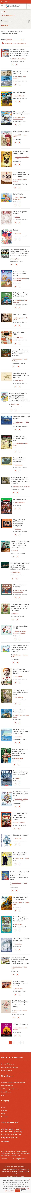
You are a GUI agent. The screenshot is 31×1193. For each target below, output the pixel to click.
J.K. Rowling (18, 157)
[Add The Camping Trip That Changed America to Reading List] (15, 124)
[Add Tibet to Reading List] (15, 222)
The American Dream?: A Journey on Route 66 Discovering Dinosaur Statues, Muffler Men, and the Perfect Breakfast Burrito (19, 397)
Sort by (3, 40)
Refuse (23, 1191)
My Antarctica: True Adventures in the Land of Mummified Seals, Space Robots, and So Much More (19, 52)
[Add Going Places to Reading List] (15, 307)
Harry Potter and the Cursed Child (20, 153)
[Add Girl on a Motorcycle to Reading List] (15, 1035)
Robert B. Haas (16, 572)
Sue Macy (15, 550)
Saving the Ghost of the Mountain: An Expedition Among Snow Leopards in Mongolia (20, 480)
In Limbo (16, 230)
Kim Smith (22, 633)
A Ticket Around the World (20, 627)
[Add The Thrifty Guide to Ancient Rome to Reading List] (14, 828)
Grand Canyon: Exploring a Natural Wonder (20, 983)
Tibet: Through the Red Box (20, 213)
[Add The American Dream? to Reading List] (11, 410)
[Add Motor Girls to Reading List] (13, 556)
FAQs (2, 1095)
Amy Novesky (18, 1028)
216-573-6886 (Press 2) (11, 1129)
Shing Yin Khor (15, 404)
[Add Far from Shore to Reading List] (15, 742)
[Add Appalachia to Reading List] (15, 451)
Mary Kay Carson (17, 967)
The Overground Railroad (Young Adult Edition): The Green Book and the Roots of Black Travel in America (19, 253)
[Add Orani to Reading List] (15, 343)
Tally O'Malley (18, 194)
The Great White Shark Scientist (21, 418)
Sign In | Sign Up (5, 1)
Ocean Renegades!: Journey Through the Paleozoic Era (20, 919)
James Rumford (19, 380)
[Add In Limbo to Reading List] (15, 239)
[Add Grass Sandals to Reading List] (15, 864)
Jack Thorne (19, 159)
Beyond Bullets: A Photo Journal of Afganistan (19, 460)
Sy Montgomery (19, 318)
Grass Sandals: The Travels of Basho (20, 854)
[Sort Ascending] (23, 40)
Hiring (3, 1114)
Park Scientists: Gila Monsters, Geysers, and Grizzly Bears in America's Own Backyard (20, 961)
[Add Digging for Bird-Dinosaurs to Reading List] (15, 534)
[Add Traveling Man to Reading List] (15, 386)
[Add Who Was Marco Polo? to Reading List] (15, 142)
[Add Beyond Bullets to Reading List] (15, 470)
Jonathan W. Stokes (19, 822)
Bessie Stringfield (19, 92)
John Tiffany (25, 157)
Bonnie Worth (18, 799)
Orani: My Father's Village (19, 333)
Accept (17, 1191)
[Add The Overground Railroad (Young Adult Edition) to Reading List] (12, 264)
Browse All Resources (8, 1064)
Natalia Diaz (18, 631)
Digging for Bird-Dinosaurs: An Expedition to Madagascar (19, 523)
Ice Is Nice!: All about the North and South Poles (20, 794)
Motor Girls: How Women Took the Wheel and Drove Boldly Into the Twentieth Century (20, 544)
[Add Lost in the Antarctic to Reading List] (15, 784)
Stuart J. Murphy (19, 197)
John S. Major (18, 902)
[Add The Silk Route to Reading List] (15, 910)
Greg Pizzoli (15, 613)
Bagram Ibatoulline (18, 592)
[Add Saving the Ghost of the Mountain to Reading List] (13, 492)
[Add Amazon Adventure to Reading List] (13, 366)
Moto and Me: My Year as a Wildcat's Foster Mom (21, 692)
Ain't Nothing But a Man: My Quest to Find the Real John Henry (21, 174)
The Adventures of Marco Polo (19, 586)
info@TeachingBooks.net (9, 1138)
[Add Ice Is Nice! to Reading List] (15, 806)
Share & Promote (6, 1092)
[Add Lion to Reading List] (15, 682)
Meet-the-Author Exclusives (9, 1067)
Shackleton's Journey (20, 835)
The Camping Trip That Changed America (21, 113)
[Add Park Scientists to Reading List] (13, 974)
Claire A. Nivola (19, 337)
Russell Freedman (19, 590)
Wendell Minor (19, 988)
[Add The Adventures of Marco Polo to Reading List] (15, 597)
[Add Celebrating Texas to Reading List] (15, 508)
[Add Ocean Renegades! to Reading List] (15, 930)
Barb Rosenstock (19, 117)
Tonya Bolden (18, 300)
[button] (2, 6)
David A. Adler (18, 715)
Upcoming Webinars (7, 1086)
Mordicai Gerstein (18, 119)
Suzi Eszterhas (19, 697)
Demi (27, 858)
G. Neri (14, 59)
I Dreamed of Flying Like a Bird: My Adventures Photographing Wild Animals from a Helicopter (20, 566)
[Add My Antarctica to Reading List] (12, 64)
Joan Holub (18, 135)
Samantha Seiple (18, 758)
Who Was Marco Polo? (21, 131)
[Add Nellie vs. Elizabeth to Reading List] (13, 662)
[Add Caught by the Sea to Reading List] (15, 949)
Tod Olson (17, 778)
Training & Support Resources (10, 1089)
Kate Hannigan (17, 655)
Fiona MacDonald (16, 883)
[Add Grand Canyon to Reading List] (15, 994)
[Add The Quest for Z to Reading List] (13, 619)
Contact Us (5, 1141)
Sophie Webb (18, 737)
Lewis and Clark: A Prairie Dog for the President (20, 273)
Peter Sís (17, 217)
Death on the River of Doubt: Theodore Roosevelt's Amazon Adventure (19, 752)
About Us (4, 1110)
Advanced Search (8, 15)
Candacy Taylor (15, 259)
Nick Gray (17, 76)
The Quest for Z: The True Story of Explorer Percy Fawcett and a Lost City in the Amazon (20, 607)
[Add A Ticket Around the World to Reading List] (15, 639)
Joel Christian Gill (19, 96)
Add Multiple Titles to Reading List (15, 43)
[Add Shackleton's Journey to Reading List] (15, 844)
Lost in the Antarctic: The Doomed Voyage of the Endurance (20, 773)
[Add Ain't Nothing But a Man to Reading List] (15, 187)
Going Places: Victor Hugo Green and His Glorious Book (20, 295)
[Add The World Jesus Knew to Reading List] (14, 1017)
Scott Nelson (18, 179)
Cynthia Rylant (19, 443)
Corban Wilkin (22, 59)
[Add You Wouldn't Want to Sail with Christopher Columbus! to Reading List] (12, 890)
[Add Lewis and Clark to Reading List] (15, 286)
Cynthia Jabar (17, 199)
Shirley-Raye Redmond (21, 278)
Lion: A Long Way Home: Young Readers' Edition (21, 671)
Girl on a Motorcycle (20, 1024)
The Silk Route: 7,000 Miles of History (20, 898)
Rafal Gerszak (18, 465)
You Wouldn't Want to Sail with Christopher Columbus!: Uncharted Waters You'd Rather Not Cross (19, 876)
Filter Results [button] (7, 21)
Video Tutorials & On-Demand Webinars (13, 1082)
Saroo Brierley (18, 676)
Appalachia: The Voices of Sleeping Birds (19, 438)
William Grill (18, 838)
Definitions (4, 25)
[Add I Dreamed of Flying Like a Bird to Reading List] (12, 578)
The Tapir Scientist (20, 314)
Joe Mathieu (22, 801)
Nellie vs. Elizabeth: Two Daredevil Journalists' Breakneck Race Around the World (20, 649)
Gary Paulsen (18, 944)
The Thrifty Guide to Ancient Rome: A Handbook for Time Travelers (20, 816)
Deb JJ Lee (18, 233)
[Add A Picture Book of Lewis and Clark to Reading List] (15, 722)
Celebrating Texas (19, 499)
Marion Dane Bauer (20, 502)
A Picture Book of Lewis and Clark (19, 711)
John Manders (17, 280)
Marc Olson (17, 1010)
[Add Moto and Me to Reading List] (15, 703)
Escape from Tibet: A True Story (20, 72)
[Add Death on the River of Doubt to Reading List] (14, 764)
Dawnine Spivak (19, 858)
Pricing (3, 1107)
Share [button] (5, 12)
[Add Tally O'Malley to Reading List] (15, 205)
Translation (5, 1159)
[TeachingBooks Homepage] (12, 6)
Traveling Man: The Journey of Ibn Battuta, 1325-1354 (21, 375)
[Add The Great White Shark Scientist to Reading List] (15, 429)
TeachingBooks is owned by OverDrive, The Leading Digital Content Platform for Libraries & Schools (15, 1171)
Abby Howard (18, 924)
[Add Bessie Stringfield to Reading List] (15, 101)
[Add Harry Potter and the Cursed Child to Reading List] (15, 164)
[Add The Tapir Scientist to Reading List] (15, 325)
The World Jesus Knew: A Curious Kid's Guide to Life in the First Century (20, 1004)
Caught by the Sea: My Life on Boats (21, 939)
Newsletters (5, 1117)
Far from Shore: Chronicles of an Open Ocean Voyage (21, 731)
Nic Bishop (27, 486)
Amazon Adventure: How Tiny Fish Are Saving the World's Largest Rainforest (20, 353)
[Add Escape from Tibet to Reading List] (15, 84)
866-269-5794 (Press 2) (11, 1132)
